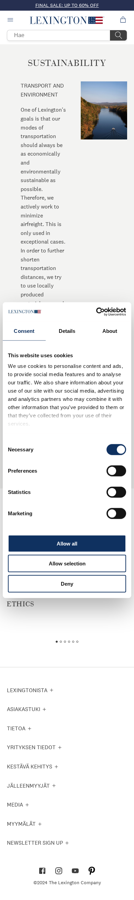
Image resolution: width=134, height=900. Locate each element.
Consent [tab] (24, 331)
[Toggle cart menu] (123, 20)
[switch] (116, 470)
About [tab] (110, 331)
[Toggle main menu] (11, 20)
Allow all (67, 543)
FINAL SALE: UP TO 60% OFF (67, 5)
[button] (67, 20)
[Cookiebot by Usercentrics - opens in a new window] (96, 311)
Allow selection (67, 563)
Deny (67, 583)
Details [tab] (67, 331)
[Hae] (118, 35)
